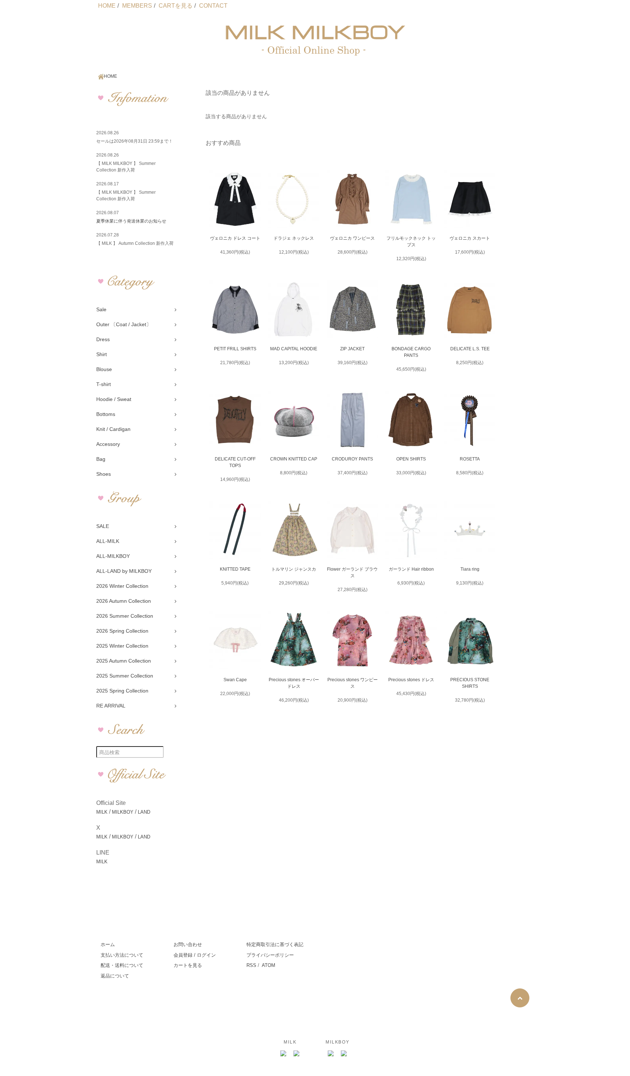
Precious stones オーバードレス (294, 683)
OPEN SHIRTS (411, 459)
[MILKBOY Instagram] (331, 1053)
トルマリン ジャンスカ (293, 569)
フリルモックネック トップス (411, 241)
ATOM (268, 965)
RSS (251, 965)
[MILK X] (296, 1053)
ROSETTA (470, 459)
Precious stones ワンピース (352, 683)
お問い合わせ (188, 944)
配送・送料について (122, 965)
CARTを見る (175, 6)
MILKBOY (122, 812)
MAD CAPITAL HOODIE (293, 348)
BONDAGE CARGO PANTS (411, 352)
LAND (144, 812)
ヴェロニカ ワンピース (352, 238)
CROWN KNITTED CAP (293, 459)
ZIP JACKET (352, 348)
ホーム (108, 944)
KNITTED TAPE (235, 569)
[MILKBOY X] (344, 1053)
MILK (102, 812)
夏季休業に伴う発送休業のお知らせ (131, 221)
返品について (115, 976)
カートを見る (188, 965)
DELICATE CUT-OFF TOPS (235, 462)
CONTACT (213, 6)
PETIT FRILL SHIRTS (235, 348)
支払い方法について (122, 955)
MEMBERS (137, 6)
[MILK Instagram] (283, 1053)
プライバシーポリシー (270, 955)
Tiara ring (469, 569)
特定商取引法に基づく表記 (274, 944)
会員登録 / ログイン (195, 955)
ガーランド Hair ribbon (411, 569)
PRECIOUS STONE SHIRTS (469, 683)
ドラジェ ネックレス (293, 238)
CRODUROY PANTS (352, 459)
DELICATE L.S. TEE (470, 348)
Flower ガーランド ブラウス (352, 572)
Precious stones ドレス (411, 679)
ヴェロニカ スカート (470, 238)
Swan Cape (235, 679)
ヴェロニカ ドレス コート (235, 238)
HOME (107, 6)
